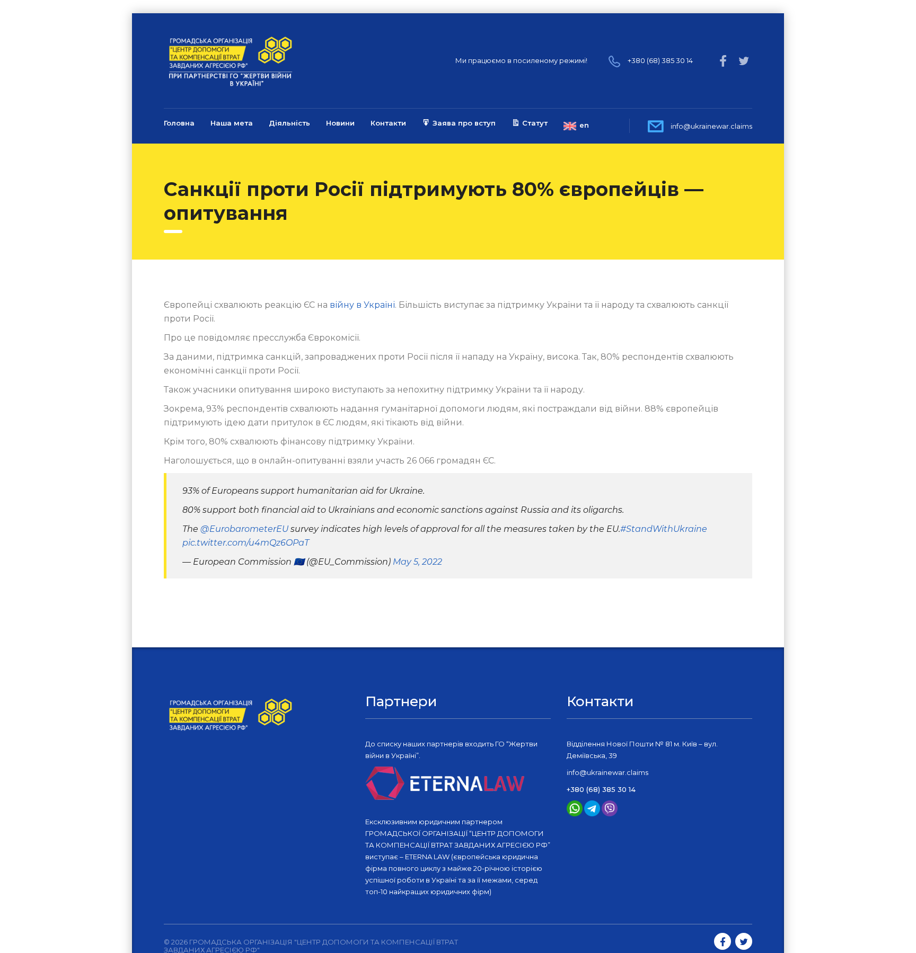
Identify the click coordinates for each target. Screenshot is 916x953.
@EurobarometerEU (244, 529)
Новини (340, 123)
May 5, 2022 (417, 562)
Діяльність (289, 123)
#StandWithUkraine (663, 529)
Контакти (388, 123)
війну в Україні (362, 305)
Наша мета (231, 123)
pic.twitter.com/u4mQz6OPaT (245, 543)
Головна (179, 123)
